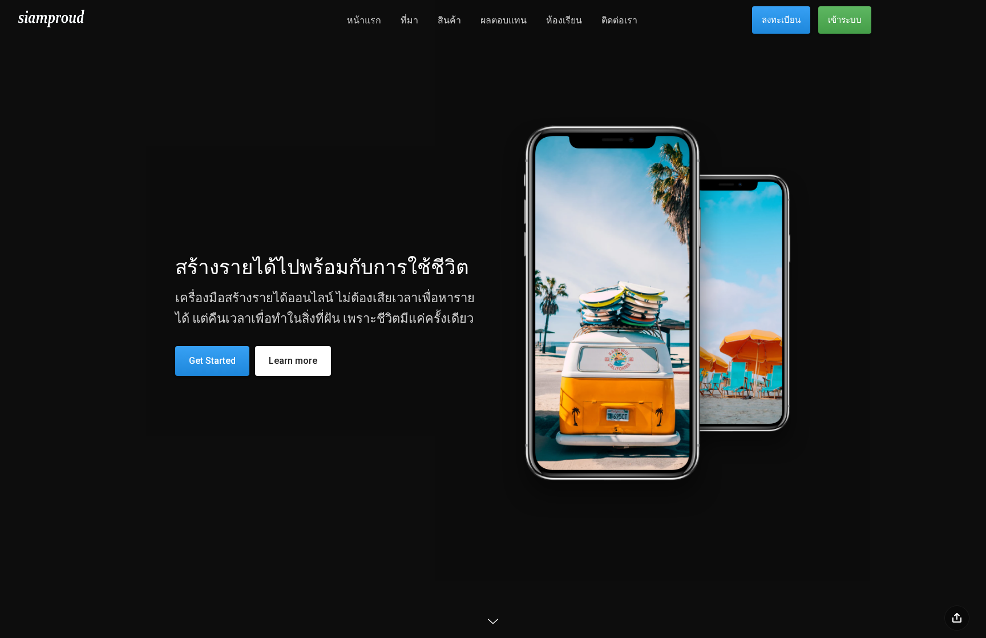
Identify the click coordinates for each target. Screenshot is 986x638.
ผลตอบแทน (503, 20)
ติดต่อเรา (619, 20)
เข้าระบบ (845, 20)
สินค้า (449, 20)
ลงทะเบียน (781, 20)
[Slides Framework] (51, 27)
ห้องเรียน (564, 20)
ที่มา (409, 20)
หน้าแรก (364, 20)
